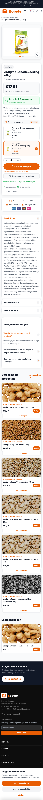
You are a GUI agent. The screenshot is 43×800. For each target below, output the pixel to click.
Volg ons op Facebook (10, 714)
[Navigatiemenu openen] (25, 11)
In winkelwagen (23, 166)
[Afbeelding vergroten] (37, 54)
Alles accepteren (21, 783)
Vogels (8, 17)
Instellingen (21, 795)
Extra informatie (11, 302)
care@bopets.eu (23, 709)
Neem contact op (13, 679)
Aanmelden (21, 733)
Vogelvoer (14, 17)
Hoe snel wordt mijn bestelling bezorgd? (17, 360)
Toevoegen (23, 416)
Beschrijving (10, 218)
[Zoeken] (37, 11)
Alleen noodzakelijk (21, 789)
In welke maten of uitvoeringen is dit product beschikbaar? (18, 351)
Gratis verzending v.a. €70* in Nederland (21, 2)
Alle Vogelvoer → (36, 376)
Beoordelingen (11, 310)
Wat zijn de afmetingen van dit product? (16, 334)
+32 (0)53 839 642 (8, 709)
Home (3, 17)
